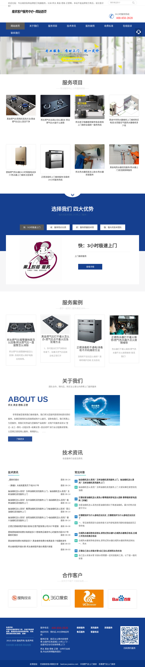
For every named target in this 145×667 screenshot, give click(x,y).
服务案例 (90, 26)
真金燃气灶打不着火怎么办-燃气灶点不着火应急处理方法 (55, 339)
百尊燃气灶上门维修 (107, 664)
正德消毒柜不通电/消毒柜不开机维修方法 (90, 349)
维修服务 (81, 627)
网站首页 (15, 26)
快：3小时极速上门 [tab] (31, 227)
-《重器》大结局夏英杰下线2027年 (23, 485)
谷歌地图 (18, 645)
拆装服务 (108, 627)
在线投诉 (127, 26)
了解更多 (20, 439)
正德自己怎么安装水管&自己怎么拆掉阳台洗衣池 (100, 551)
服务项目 (52, 26)
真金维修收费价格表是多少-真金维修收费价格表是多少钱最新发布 (37, 541)
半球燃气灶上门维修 (88, 664)
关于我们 (34, 26)
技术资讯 (71, 26)
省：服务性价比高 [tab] (58, 227)
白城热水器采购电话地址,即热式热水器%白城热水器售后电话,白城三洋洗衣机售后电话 (108, 534)
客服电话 (95, 632)
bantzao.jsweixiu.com (69, 664)
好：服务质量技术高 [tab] (85, 227)
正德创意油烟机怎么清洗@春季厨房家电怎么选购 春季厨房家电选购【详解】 (108, 499)
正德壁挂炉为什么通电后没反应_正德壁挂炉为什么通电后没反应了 (107, 516)
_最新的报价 (13, 480)
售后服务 (81, 632)
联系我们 (15, 33)
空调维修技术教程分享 (49, 664)
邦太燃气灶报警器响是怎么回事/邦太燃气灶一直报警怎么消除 (21, 342)
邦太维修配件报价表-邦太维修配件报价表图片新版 (30, 546)
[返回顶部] (138, 54)
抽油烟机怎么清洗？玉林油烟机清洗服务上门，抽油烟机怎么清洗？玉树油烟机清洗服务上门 (106, 481)
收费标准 (108, 26)
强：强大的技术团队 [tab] (113, 227)
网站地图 (27, 645)
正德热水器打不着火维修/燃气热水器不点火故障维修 (124, 340)
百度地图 (10, 645)
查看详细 (90, 267)
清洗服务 (95, 627)
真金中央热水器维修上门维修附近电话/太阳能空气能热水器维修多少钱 (124, 123)
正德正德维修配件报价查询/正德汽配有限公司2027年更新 (33, 526)
